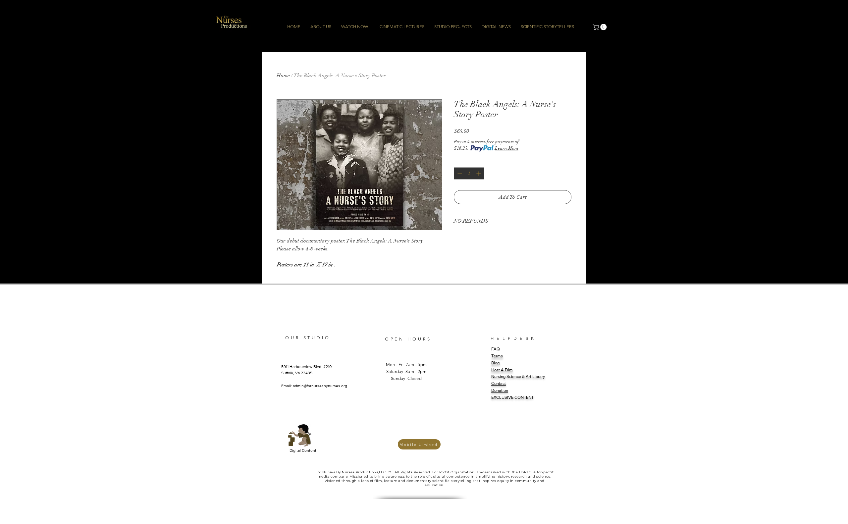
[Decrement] (459, 173)
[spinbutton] (469, 173)
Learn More (506, 148)
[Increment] (479, 173)
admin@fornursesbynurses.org (320, 386)
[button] (600, 27)
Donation (499, 390)
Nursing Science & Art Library (518, 376)
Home (283, 75)
